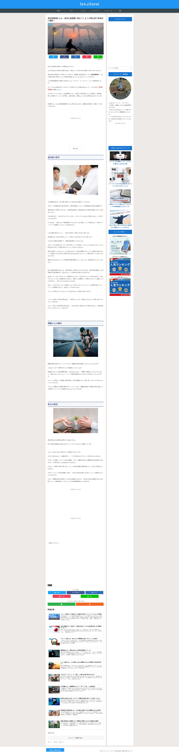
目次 (74, 148)
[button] (130, 68)
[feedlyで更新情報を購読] (61, 604)
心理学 (50, 585)
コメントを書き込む (76, 738)
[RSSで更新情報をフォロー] (90, 604)
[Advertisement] (75, 134)
